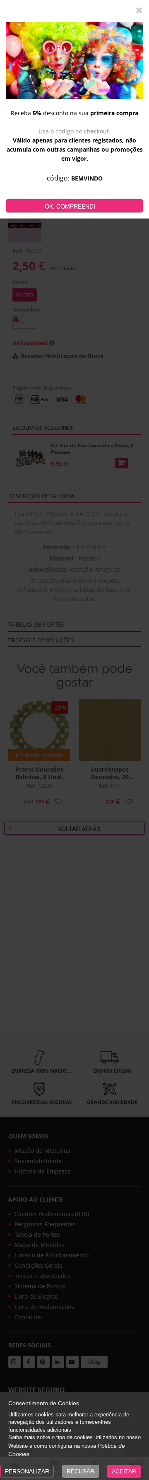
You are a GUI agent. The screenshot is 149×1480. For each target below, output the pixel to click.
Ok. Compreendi (70, 206)
